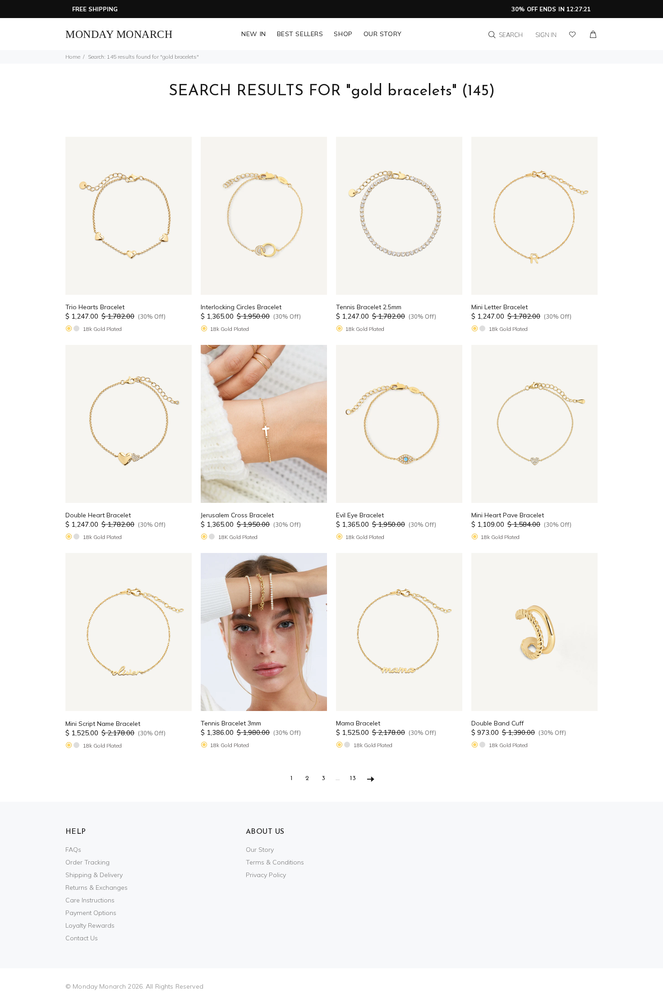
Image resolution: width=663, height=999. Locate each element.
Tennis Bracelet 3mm (231, 723)
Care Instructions (90, 900)
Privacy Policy (266, 875)
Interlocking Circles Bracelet (241, 307)
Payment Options (90, 913)
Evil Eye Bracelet (360, 515)
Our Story (260, 850)
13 (353, 778)
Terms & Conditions (275, 862)
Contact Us (81, 938)
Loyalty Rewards (90, 925)
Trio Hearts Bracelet (94, 307)
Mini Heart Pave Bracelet (507, 515)
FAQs (73, 850)
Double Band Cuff (497, 723)
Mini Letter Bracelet (499, 307)
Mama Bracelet (358, 723)
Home (72, 56)
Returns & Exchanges (96, 887)
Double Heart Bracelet (98, 515)
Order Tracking (87, 862)
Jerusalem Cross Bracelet (237, 515)
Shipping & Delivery (94, 875)
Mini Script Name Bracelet (102, 724)
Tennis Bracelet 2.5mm (368, 307)
